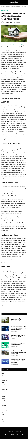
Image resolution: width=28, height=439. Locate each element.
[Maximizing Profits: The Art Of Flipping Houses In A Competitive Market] (14, 33)
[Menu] (2, 2)
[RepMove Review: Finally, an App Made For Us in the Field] (5, 345)
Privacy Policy (10, 431)
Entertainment (5, 389)
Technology (4, 10)
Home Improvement (6, 400)
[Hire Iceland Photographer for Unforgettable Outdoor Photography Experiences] (5, 320)
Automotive (4, 378)
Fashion (3, 391)
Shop (3, 414)
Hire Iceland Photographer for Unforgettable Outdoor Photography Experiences (17, 319)
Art (2, 375)
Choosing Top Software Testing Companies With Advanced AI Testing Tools (18, 361)
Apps (3, 373)
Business (3, 382)
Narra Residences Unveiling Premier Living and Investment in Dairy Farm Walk (18, 352)
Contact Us (18, 431)
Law (2, 403)
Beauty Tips (4, 380)
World (3, 421)
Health (3, 398)
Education (4, 387)
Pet (2, 412)
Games (3, 396)
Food (3, 394)
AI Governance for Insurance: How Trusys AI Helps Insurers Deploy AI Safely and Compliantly (18, 328)
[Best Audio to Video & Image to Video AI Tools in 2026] (5, 337)
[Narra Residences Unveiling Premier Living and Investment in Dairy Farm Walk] (5, 352)
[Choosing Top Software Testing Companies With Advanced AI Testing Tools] (5, 361)
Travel (3, 419)
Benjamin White (9, 22)
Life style (4, 405)
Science (3, 407)
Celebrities (4, 384)
